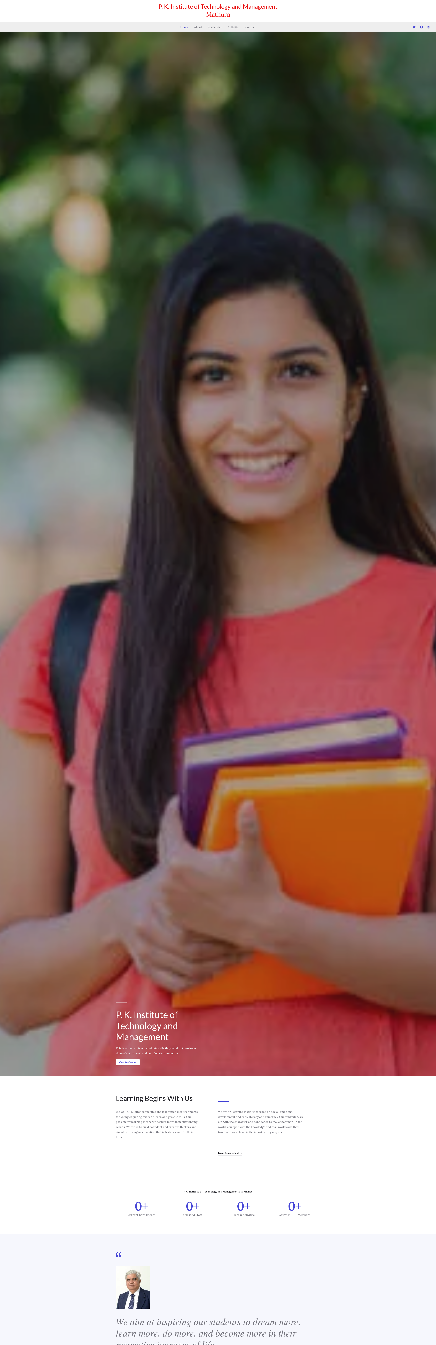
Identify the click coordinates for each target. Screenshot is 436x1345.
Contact (250, 27)
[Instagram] (428, 27)
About (198, 27)
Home (184, 27)
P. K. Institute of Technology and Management (218, 6)
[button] (128, 1062)
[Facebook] (421, 27)
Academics (215, 27)
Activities (234, 27)
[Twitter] (414, 27)
